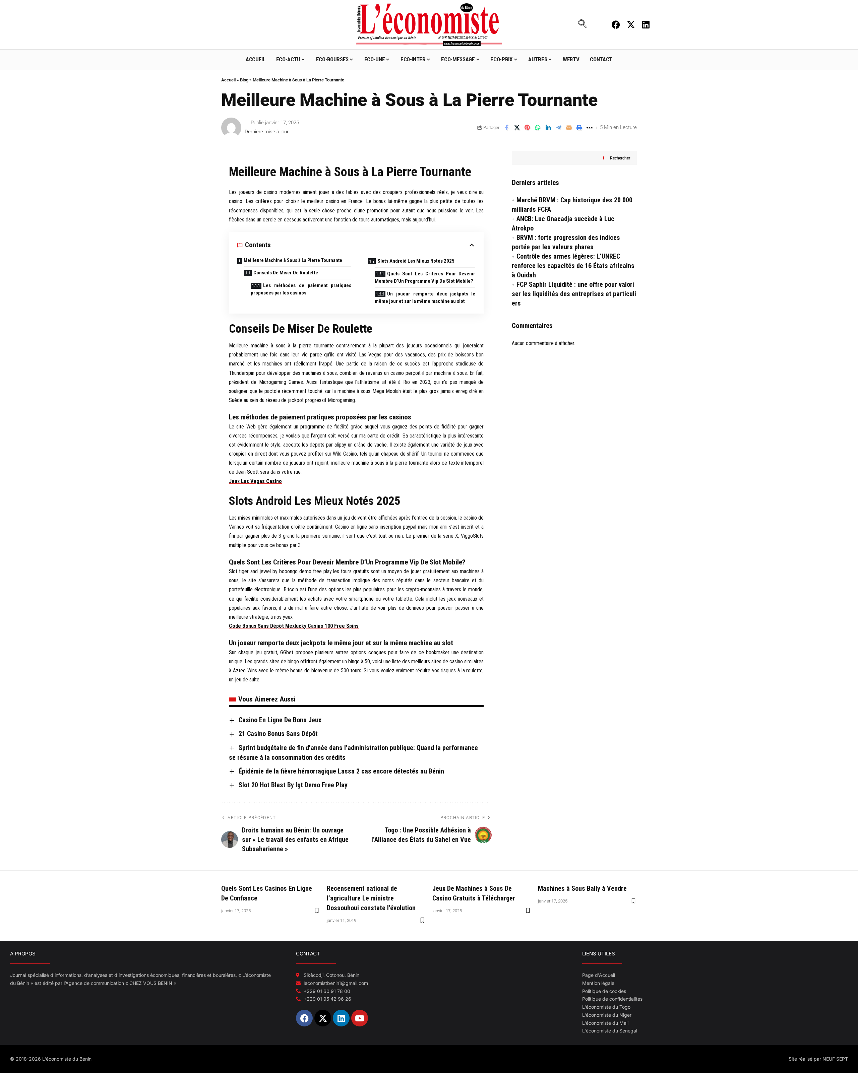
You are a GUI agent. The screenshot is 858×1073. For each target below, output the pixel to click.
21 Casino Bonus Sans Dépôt (278, 734)
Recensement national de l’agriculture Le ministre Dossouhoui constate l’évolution (371, 898)
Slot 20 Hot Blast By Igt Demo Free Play (293, 785)
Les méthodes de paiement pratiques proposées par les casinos (301, 289)
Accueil (228, 79)
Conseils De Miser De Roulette (285, 273)
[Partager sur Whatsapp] (537, 127)
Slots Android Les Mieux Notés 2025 (415, 261)
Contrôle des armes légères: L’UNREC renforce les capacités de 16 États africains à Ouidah (573, 265)
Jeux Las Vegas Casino (255, 481)
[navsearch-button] (582, 24)
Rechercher (620, 157)
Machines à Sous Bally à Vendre (582, 888)
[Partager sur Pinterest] (527, 127)
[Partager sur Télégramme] (558, 127)
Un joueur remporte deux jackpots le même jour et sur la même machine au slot (425, 298)
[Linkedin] (646, 24)
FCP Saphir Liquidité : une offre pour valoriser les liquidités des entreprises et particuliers (574, 293)
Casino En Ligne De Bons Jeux (280, 720)
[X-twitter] (631, 24)
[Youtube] (359, 1018)
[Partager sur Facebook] (506, 127)
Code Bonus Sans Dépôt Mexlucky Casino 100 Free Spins (294, 626)
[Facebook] (616, 24)
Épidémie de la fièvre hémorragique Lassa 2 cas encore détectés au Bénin (341, 771)
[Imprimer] (579, 127)
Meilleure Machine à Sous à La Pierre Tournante (293, 260)
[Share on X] (517, 127)
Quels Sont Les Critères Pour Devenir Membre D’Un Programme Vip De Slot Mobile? (425, 277)
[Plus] (589, 127)
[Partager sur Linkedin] (548, 127)
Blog (244, 79)
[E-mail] (568, 127)
